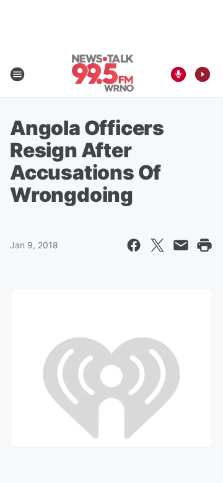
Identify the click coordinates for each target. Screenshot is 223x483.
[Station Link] (103, 74)
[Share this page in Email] (181, 245)
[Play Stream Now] (202, 74)
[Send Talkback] (178, 74)
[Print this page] (204, 245)
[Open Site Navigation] (17, 74)
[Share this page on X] (157, 245)
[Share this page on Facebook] (133, 245)
